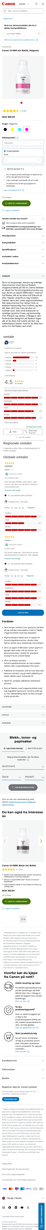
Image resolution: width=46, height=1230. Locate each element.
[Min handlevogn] (36, 4)
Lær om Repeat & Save (12, 190)
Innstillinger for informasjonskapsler (19, 1180)
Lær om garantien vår (25, 1027)
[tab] (13, 748)
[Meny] (43, 4)
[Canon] (8, 3)
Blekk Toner (8, 19)
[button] (37, 40)
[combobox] (23, 10)
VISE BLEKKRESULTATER (24, 787)
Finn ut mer (20, 1001)
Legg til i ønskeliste (12, 210)
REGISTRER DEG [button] (10, 1099)
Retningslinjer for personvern (16, 1169)
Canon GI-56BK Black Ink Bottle (19, 865)
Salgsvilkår (7, 1164)
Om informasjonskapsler (13, 1174)
